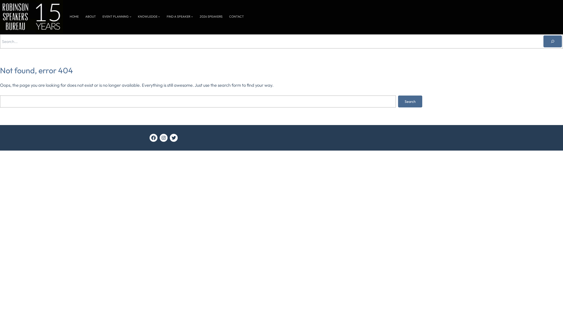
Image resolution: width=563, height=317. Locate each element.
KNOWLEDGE (147, 16)
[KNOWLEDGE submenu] (159, 16)
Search (410, 101)
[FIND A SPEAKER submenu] (192, 16)
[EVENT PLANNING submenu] (130, 16)
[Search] (552, 41)
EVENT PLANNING (115, 16)
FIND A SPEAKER (178, 16)
